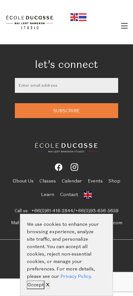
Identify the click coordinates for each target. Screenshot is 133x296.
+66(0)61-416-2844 (52, 211)
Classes (47, 181)
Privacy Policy (75, 276)
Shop (114, 181)
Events (95, 181)
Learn (47, 194)
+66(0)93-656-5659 (96, 211)
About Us (23, 181)
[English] (74, 16)
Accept (35, 285)
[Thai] (83, 16)
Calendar (72, 181)
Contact (69, 194)
